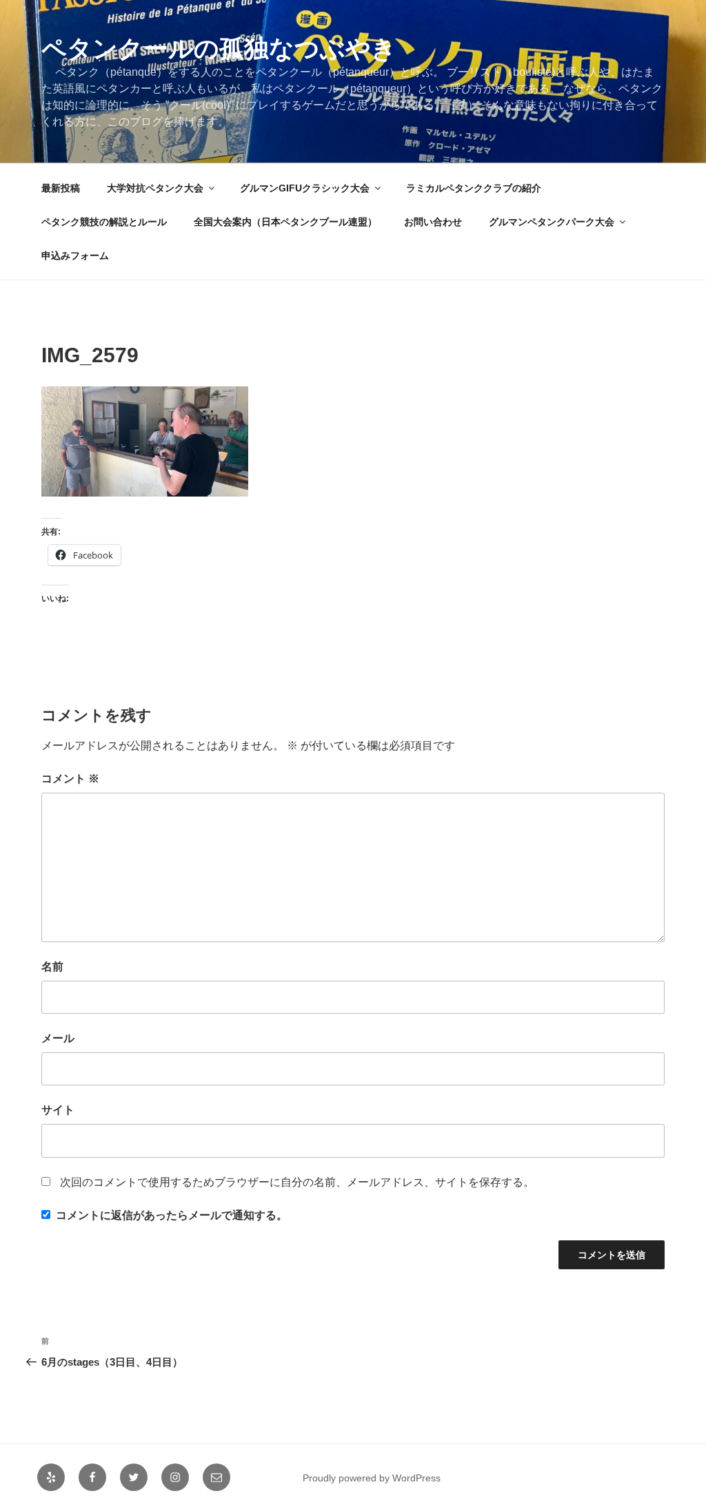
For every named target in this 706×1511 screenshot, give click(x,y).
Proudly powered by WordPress (372, 1477)
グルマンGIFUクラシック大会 (305, 188)
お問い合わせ (433, 221)
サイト (57, 1110)
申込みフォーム (75, 255)
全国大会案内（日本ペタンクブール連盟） (285, 221)
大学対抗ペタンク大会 (155, 188)
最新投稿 (60, 188)
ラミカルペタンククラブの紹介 (473, 188)
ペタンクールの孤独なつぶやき (218, 48)
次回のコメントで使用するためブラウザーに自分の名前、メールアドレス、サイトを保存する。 (297, 1182)
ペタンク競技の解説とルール (104, 221)
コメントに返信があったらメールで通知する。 (172, 1215)
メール (57, 1038)
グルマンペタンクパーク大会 (551, 221)
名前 (52, 966)
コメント (70, 778)
